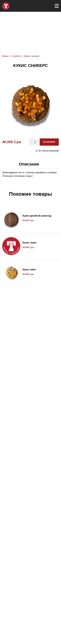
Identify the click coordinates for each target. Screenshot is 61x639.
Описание (29, 164)
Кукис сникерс (32, 56)
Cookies (16, 56)
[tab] (30, 164)
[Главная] (6, 5)
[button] (47, 151)
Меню (5, 56)
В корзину (49, 142)
